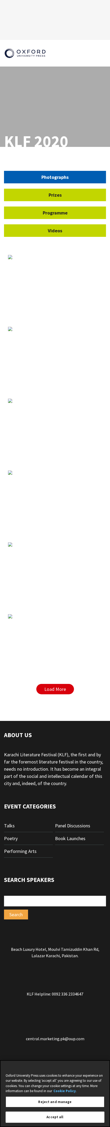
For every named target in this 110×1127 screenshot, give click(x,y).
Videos (55, 231)
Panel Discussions (72, 826)
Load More (55, 689)
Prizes (55, 195)
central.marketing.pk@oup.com (55, 1038)
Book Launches (70, 838)
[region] (55, 1093)
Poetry (11, 838)
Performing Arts (20, 851)
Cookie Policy (64, 1091)
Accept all (54, 1117)
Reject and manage (55, 1102)
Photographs (55, 177)
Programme (55, 213)
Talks (9, 826)
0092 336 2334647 (67, 994)
